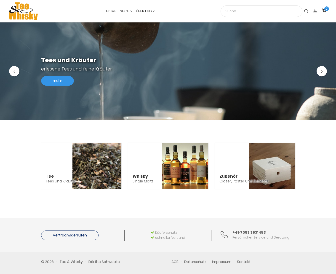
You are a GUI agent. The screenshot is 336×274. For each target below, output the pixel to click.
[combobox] (261, 11)
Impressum (221, 261)
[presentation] (14, 71)
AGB (175, 261)
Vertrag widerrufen (70, 235)
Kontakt (244, 261)
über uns (144, 11)
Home (111, 11)
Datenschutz (195, 261)
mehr (57, 80)
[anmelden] (315, 11)
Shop (124, 11)
